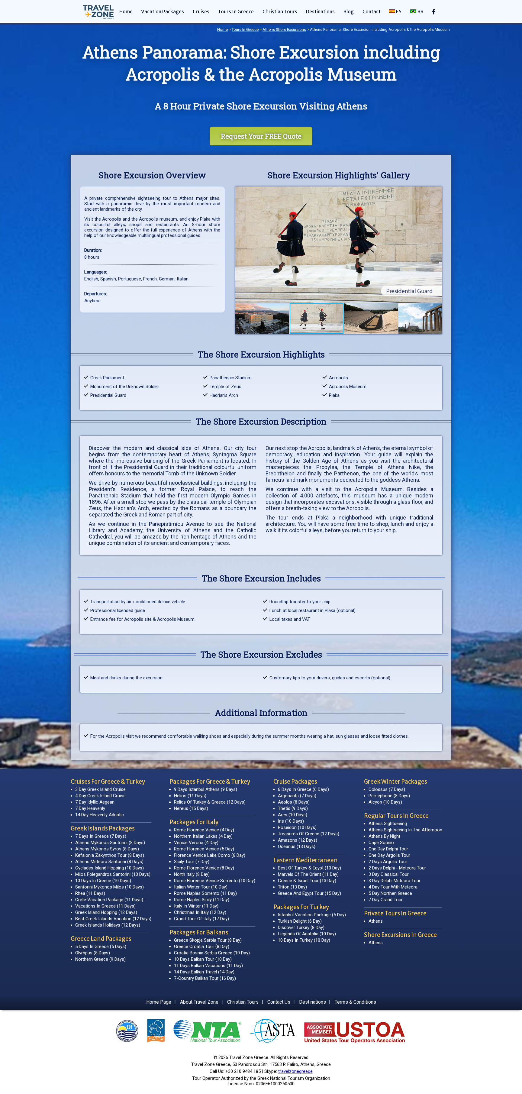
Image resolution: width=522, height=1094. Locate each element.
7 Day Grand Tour (386, 899)
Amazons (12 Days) (297, 840)
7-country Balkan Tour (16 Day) (205, 978)
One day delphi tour (388, 849)
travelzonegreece (295, 1071)
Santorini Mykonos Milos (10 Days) (109, 887)
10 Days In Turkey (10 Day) (304, 940)
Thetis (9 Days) (293, 808)
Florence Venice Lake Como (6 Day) (209, 855)
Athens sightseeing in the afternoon (405, 830)
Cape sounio (381, 842)
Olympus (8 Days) (92, 953)
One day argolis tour (389, 855)
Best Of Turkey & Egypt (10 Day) (309, 868)
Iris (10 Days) (291, 821)
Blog (348, 11)
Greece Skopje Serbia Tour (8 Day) (208, 940)
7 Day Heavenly (90, 808)
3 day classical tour (389, 874)
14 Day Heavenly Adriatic (99, 814)
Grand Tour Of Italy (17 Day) (201, 918)
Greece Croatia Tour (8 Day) (201, 946)
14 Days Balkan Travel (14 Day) (204, 972)
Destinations (320, 11)
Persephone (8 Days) (389, 795)
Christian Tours (280, 11)
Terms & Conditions (355, 1002)
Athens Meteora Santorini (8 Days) (109, 861)
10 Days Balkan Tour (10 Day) (203, 959)
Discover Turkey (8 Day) (301, 927)
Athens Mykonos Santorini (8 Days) (110, 842)
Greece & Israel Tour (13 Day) (307, 880)
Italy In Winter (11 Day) (196, 906)
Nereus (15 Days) (191, 808)
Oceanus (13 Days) (296, 846)
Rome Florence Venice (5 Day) (204, 849)
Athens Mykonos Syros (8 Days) (107, 849)
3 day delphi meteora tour (394, 880)
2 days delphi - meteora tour (397, 868)
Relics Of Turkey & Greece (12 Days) (210, 802)
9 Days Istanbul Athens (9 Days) (205, 789)
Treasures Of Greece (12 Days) (308, 834)
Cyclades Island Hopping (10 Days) (109, 868)
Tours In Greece (236, 11)
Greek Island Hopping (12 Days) (106, 912)
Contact (371, 11)
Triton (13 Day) (292, 887)
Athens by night (384, 836)
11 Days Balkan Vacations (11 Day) (208, 965)
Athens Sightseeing (388, 823)
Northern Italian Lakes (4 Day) (203, 836)
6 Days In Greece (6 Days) (303, 789)
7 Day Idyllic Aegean (94, 802)
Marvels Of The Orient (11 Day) (308, 874)
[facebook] (434, 13)
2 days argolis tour (388, 861)
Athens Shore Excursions (284, 29)
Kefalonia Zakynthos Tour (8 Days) (109, 855)
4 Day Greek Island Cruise (100, 795)
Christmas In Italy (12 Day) (200, 912)
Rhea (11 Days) (90, 893)
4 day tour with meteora (393, 887)
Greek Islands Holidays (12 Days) (107, 925)
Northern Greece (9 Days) (100, 959)
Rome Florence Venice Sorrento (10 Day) (214, 880)
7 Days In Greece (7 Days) (100, 836)
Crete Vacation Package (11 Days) (109, 899)
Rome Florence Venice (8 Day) (204, 868)
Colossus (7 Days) (387, 789)
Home (126, 11)
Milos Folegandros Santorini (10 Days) (112, 874)
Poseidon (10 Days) (297, 827)
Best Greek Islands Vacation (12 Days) (113, 918)
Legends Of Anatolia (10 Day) (307, 934)
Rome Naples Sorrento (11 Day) (205, 893)
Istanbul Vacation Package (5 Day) (312, 915)
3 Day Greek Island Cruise (100, 789)
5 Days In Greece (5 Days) (100, 946)
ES (398, 11)
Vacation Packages (162, 11)
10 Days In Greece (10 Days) (103, 880)
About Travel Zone (199, 1002)
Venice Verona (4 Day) (196, 842)
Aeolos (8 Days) (294, 802)
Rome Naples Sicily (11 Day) (201, 899)
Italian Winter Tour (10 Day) (200, 887)
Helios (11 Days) (190, 795)
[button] (241, 244)
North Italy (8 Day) (192, 874)
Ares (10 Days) (292, 814)
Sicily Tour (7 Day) (191, 861)
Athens (376, 921)
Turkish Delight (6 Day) (300, 921)
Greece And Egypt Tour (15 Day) (309, 893)
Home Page (158, 1002)
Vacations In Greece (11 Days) (105, 906)
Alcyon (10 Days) (385, 802)
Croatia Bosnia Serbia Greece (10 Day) (212, 953)
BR (420, 11)
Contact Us (278, 1002)
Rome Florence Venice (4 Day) (204, 830)
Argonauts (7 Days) (297, 795)
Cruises (201, 11)
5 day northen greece (390, 893)
